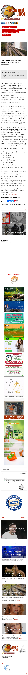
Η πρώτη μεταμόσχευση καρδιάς (10, 222)
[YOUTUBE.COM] (6, 23)
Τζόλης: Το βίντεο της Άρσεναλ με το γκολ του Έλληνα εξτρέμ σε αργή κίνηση (14, 529)
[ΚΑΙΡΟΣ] (13, 23)
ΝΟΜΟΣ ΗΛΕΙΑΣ (7, 30)
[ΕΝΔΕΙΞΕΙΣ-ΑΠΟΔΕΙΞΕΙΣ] (15, 23)
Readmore (14, 533)
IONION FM (16, 30)
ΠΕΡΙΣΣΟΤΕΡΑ (14, 32)
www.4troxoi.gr (13, 194)
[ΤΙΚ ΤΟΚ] (11, 23)
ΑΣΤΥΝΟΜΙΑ (6, 35)
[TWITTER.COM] (4, 23)
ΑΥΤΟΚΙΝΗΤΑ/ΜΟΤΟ (11, 57)
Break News (5, 57)
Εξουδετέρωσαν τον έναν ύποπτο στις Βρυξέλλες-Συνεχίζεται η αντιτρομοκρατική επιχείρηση (13, 232)
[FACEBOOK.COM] (2, 23)
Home (4, 27)
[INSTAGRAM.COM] (9, 23)
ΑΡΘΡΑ (22, 30)
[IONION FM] (17, 23)
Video (4, 518)
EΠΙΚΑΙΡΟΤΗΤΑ (12, 27)
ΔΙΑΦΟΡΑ (5, 32)
